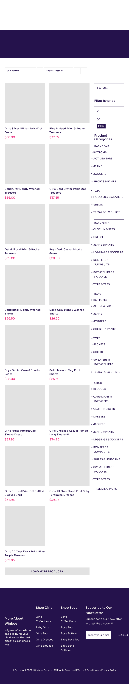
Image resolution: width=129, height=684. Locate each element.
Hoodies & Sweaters (108, 197)
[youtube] (21, 652)
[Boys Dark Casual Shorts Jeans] (69, 224)
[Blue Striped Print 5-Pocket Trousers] (69, 103)
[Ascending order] (40, 70)
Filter (101, 126)
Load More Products (47, 571)
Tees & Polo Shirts (106, 212)
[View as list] (84, 71)
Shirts (98, 204)
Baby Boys (101, 146)
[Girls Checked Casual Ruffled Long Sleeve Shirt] (69, 405)
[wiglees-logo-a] (16, 604)
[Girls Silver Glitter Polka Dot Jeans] (25, 103)
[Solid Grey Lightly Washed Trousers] (25, 164)
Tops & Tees (101, 284)
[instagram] (16, 652)
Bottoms (100, 152)
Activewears (102, 158)
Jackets (99, 344)
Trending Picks (105, 488)
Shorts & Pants (104, 181)
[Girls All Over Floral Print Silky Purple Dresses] (25, 526)
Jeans (97, 166)
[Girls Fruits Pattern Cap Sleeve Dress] (25, 405)
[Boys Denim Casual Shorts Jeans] (25, 345)
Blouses (99, 389)
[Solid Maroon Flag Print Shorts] (69, 345)
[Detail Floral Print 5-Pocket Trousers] (25, 224)
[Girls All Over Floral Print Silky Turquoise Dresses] (69, 466)
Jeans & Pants (103, 244)
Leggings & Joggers (108, 252)
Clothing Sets (104, 229)
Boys (97, 293)
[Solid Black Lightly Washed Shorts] (25, 285)
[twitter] (11, 652)
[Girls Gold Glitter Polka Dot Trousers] (69, 164)
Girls (98, 383)
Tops (96, 190)
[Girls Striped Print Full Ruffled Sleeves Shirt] (25, 466)
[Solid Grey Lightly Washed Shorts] (69, 285)
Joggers (99, 173)
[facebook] (6, 652)
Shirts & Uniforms (106, 459)
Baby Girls (101, 223)
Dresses (99, 237)
